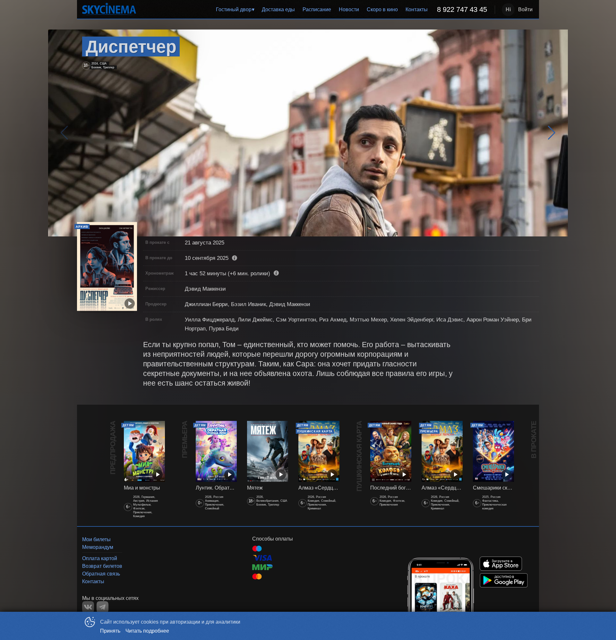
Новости (349, 9)
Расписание (317, 9)
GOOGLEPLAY (504, 580)
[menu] (316, 9)
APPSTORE (501, 564)
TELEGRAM (102, 607)
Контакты (417, 9)
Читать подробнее (147, 631)
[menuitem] (235, 9)
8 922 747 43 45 (462, 9)
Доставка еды (278, 9)
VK (88, 607)
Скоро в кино (382, 9)
